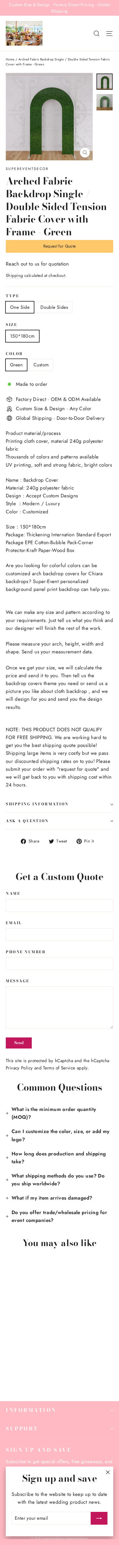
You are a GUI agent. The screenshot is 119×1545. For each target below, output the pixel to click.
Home (10, 59)
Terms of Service (59, 1068)
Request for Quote (59, 246)
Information (31, 1410)
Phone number (26, 952)
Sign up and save (38, 1449)
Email (14, 923)
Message (17, 981)
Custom (41, 364)
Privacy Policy (19, 1068)
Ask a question (27, 821)
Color (14, 354)
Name (13, 893)
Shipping (14, 275)
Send (19, 1042)
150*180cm (22, 336)
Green (16, 364)
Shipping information (37, 804)
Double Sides (54, 307)
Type (12, 296)
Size (11, 324)
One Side (19, 307)
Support (22, 1429)
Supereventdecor (27, 168)
